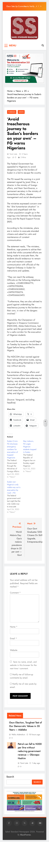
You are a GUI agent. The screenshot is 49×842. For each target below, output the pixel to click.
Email (13, 638)
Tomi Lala (13, 154)
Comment (15, 592)
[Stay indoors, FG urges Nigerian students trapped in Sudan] (31, 456)
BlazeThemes (25, 834)
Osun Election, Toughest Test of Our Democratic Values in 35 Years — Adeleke (25, 726)
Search (10, 776)
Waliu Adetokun (18, 734)
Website (13, 650)
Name (13, 626)
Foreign (11, 112)
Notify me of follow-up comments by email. (21, 676)
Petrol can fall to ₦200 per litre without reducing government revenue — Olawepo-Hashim (30, 751)
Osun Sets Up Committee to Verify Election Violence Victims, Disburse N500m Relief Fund (21, 6)
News (21, 112)
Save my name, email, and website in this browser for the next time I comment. (23, 665)
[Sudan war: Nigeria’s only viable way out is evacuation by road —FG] (15, 496)
